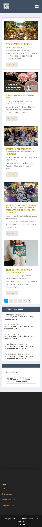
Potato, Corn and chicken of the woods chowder (18, 318)
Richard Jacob (17, 101)
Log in (4, 488)
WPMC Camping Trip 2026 (19, 44)
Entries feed (7, 494)
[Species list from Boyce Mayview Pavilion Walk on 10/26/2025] (21, 135)
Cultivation (9, 278)
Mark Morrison (10, 354)
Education (9, 104)
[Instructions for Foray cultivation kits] (21, 253)
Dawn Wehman (18, 47)
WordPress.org (8, 505)
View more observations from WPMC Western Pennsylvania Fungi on (18, 379)
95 (25, 301)
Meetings (9, 50)
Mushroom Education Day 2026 (20, 96)
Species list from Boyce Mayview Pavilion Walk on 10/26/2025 (20, 151)
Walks (18, 50)
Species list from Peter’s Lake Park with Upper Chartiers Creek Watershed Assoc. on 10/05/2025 (21, 209)
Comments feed (8, 500)
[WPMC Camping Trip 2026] (21, 30)
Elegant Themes (20, 518)
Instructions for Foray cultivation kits (19, 271)
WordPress (21, 521)
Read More (11, 65)
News (14, 50)
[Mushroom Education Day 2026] (21, 82)
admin (15, 157)
